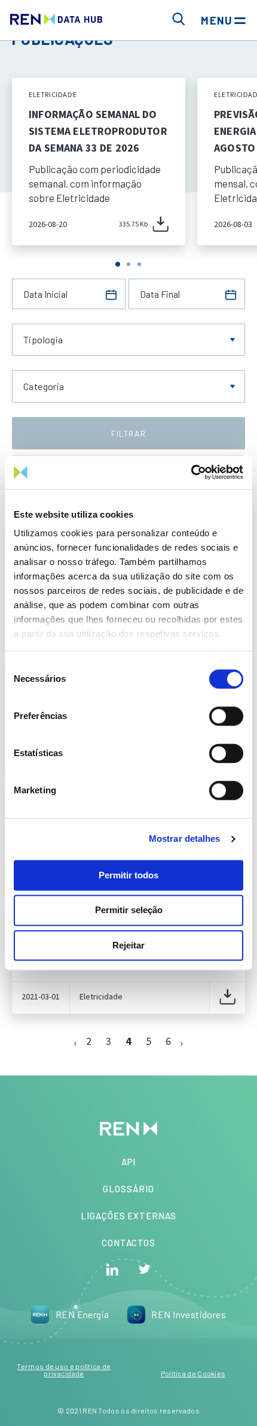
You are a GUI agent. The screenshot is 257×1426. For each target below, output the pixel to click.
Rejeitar (128, 945)
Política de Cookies (193, 1373)
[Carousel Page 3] (139, 264)
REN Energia (82, 1314)
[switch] (226, 716)
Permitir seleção (129, 910)
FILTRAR (128, 433)
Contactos (128, 1242)
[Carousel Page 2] (128, 264)
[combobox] (128, 340)
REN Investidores (188, 1314)
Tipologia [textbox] (43, 339)
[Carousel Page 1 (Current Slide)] (117, 264)
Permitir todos (128, 875)
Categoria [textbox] (44, 386)
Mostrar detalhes (185, 838)
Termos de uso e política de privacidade (64, 1369)
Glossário (128, 1188)
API (128, 1161)
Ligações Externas (128, 1215)
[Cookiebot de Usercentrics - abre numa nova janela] (191, 472)
